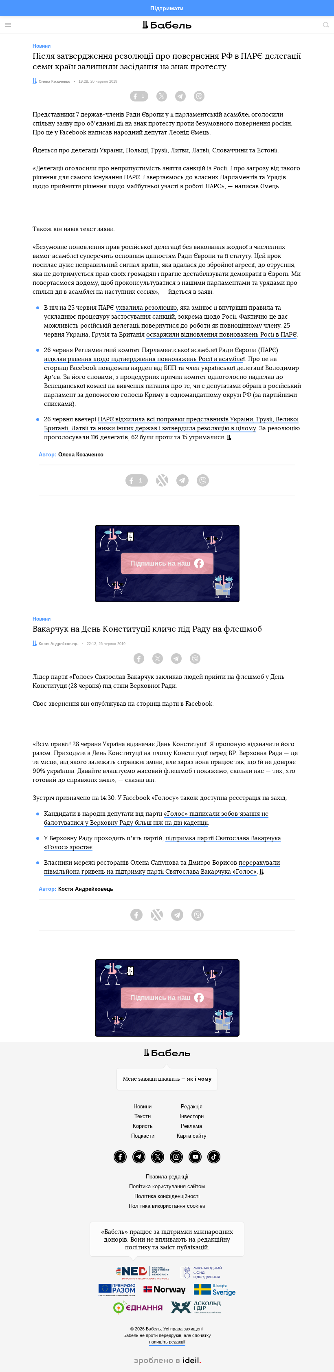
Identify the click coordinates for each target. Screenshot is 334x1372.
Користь (143, 1126)
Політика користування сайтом (167, 1186)
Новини (143, 1106)
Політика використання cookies (167, 1206)
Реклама (191, 1126)
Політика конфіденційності (167, 1196)
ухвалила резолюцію (146, 308)
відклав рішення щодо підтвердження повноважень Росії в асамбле (143, 359)
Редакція (191, 1106)
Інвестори (192, 1116)
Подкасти (142, 1136)
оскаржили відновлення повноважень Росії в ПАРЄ (221, 335)
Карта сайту (192, 1136)
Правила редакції (167, 1177)
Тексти (142, 1116)
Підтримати (167, 8)
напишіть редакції (167, 1341)
